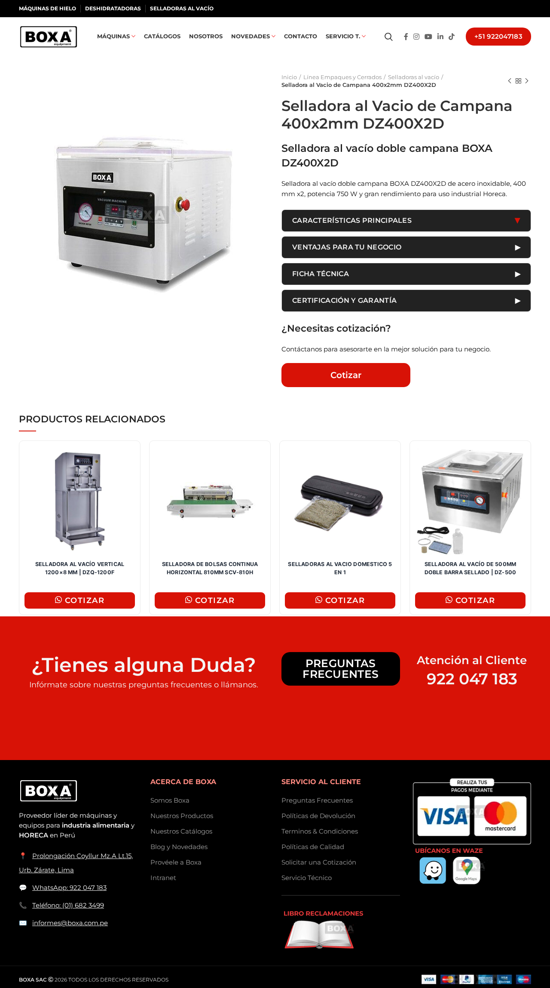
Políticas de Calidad (312, 847)
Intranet (163, 878)
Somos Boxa (169, 800)
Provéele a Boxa (176, 862)
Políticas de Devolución (318, 816)
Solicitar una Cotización (318, 862)
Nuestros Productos (181, 816)
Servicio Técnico (306, 878)
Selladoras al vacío (413, 77)
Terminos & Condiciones (319, 831)
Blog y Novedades (179, 847)
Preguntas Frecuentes (340, 668)
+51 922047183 (498, 36)
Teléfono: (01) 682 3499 (68, 905)
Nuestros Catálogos (181, 831)
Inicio (289, 77)
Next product (526, 81)
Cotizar (345, 375)
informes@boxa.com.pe (70, 923)
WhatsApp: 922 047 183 (69, 887)
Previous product (509, 81)
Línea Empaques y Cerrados (342, 77)
